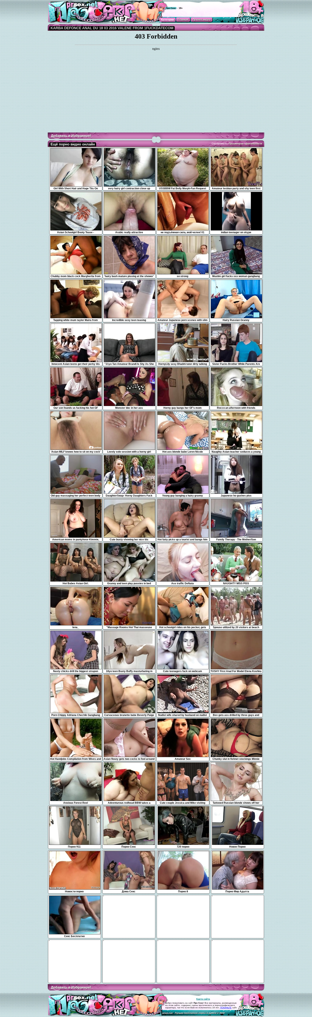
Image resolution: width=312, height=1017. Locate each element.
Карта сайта (203, 999)
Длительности (253, 143)
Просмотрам (236, 143)
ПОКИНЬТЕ (226, 1007)
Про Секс (171, 8)
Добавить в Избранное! (71, 136)
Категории (167, 19)
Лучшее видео (202, 19)
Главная (183, 19)
